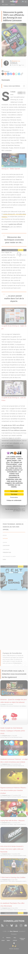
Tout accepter (14, 491)
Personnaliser (14, 497)
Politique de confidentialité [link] (14, 500)
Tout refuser (14, 494)
